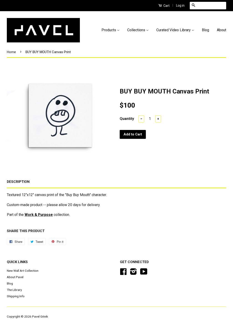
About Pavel (15, 277)
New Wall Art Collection (22, 270)
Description (18, 182)
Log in (180, 5)
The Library (14, 290)
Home (11, 52)
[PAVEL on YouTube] (143, 273)
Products (109, 30)
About (221, 30)
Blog (205, 30)
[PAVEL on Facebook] (123, 273)
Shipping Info (16, 296)
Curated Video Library (174, 30)
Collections (136, 30)
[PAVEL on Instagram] (133, 273)
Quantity (127, 118)
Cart (166, 6)
